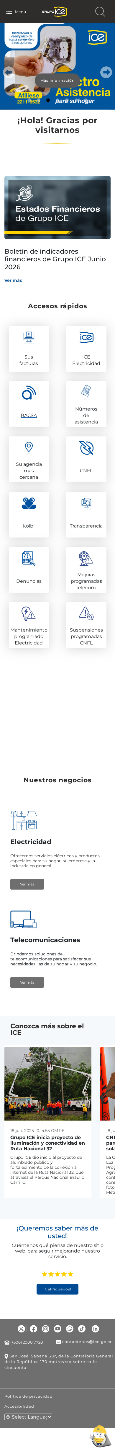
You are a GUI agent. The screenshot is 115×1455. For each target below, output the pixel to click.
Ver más (13, 280)
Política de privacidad (28, 1396)
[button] (9, 72)
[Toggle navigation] (9, 12)
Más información (57, 80)
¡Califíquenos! (57, 1289)
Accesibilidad (19, 1406)
